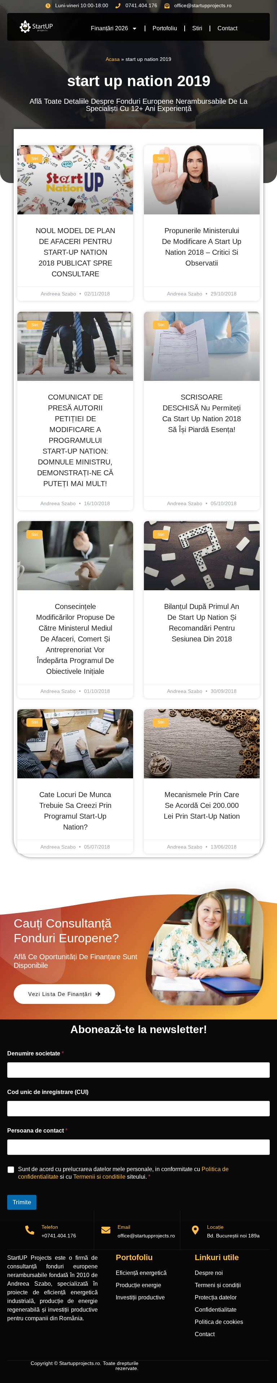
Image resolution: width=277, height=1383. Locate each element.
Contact (227, 28)
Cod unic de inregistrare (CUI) (47, 1092)
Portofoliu (165, 28)
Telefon (49, 1227)
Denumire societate (35, 1053)
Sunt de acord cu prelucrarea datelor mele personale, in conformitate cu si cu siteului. (123, 1173)
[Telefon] (29, 1230)
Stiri (197, 28)
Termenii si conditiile (99, 1177)
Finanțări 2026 (109, 28)
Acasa (113, 59)
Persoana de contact (37, 1131)
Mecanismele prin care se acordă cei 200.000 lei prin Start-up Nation (202, 805)
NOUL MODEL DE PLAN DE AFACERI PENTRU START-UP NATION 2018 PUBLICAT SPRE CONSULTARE (75, 252)
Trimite (22, 1202)
